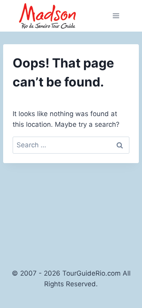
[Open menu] (115, 15)
